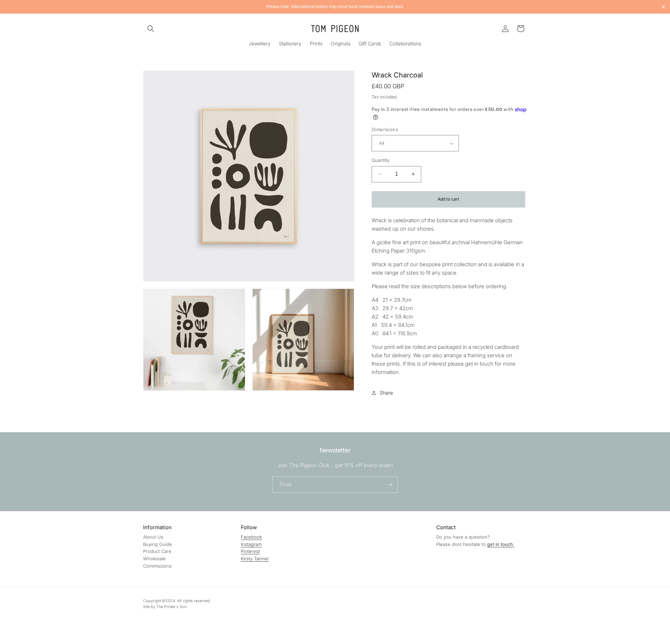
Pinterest (250, 551)
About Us (153, 537)
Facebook (251, 537)
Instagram (251, 544)
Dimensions (385, 129)
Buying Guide (157, 544)
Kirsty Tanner (255, 558)
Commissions (157, 566)
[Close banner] (663, 7)
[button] (150, 28)
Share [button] (386, 393)
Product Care (157, 551)
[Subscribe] (389, 485)
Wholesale (154, 558)
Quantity (380, 160)
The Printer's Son (171, 606)
